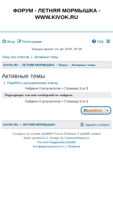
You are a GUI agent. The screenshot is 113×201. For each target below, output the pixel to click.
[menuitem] (8, 41)
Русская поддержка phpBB (56, 142)
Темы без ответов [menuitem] (15, 57)
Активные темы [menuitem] (46, 57)
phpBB (46, 133)
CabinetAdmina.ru (76, 138)
